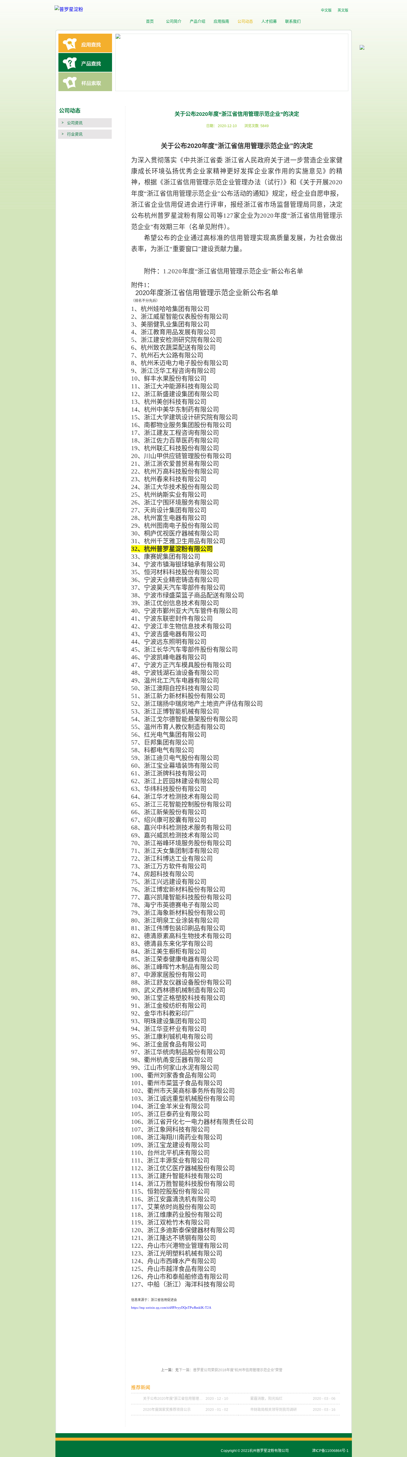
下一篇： (230, 1370)
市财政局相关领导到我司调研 (273, 1410)
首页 (150, 21)
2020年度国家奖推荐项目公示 (167, 1410)
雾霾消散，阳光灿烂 (266, 1399)
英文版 (343, 10)
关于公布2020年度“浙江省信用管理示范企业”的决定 (174, 1399)
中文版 (326, 10)
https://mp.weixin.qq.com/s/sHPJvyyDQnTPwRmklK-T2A (171, 1307)
